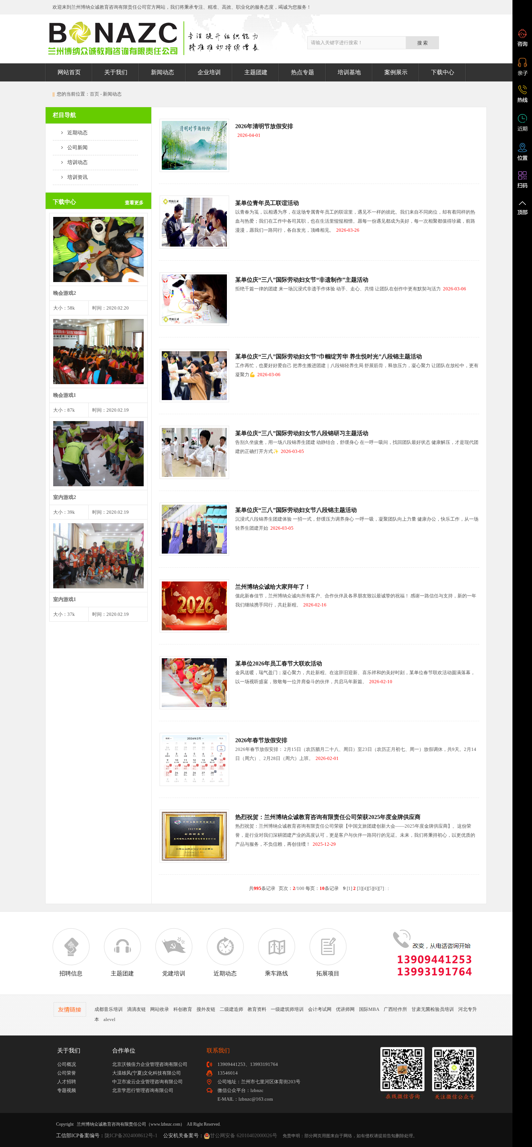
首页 (94, 94)
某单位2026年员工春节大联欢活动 (278, 663)
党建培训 (173, 973)
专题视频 (66, 1090)
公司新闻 (75, 147)
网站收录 (159, 1009)
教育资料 (257, 1009)
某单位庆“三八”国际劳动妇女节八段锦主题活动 (296, 510)
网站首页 (69, 72)
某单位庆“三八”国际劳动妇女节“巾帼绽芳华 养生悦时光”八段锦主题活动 (328, 356)
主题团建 (255, 72)
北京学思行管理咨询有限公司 (142, 1090)
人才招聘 (66, 1081)
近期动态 (75, 132)
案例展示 (396, 72)
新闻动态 (162, 72)
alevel (109, 1019)
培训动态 (75, 162)
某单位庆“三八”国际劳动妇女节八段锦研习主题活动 (301, 433)
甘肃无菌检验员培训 (432, 1009)
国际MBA (369, 1009)
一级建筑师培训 (287, 1009)
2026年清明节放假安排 (264, 126)
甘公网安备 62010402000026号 (243, 1135)
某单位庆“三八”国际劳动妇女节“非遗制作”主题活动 (301, 280)
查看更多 (134, 202)
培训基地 (349, 72)
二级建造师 (231, 1009)
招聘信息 (71, 973)
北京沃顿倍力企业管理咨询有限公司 (149, 1064)
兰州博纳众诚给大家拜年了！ (273, 587)
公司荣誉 (66, 1073)
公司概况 (66, 1064)
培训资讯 (75, 177)
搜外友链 (206, 1009)
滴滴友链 (136, 1009)
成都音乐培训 (108, 1009)
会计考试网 (320, 1009)
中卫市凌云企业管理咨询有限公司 (147, 1081)
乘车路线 (276, 973)
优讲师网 (345, 1009)
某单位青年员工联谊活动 (267, 203)
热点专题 (302, 72)
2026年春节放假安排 (261, 740)
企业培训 (209, 72)
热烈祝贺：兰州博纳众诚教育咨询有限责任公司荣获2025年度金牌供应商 (328, 817)
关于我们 (115, 72)
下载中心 (442, 72)
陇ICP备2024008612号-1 (131, 1135)
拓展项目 (327, 973)
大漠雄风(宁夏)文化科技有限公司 (146, 1073)
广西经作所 (395, 1009)
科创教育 (182, 1009)
